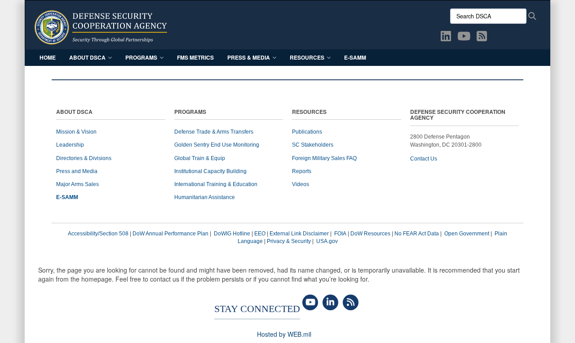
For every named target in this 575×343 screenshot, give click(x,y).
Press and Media (76, 171)
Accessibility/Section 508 (98, 233)
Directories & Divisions (83, 158)
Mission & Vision (76, 132)
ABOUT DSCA (74, 112)
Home (48, 57)
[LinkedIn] (330, 302)
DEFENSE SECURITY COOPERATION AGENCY (457, 115)
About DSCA (87, 57)
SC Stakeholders (312, 145)
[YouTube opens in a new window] (463, 37)
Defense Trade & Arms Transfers (213, 132)
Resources (307, 57)
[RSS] (350, 302)
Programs (141, 57)
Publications (307, 132)
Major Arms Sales (77, 184)
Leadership (70, 145)
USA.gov (327, 241)
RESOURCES (309, 112)
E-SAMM (355, 57)
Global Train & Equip (199, 158)
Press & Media (248, 57)
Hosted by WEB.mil (284, 334)
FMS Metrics (195, 57)
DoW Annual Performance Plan (170, 233)
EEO (259, 233)
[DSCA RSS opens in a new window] (482, 37)
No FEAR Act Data (416, 233)
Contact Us (423, 159)
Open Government (466, 233)
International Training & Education (215, 184)
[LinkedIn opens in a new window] (446, 37)
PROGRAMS (190, 112)
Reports (301, 171)
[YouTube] (310, 302)
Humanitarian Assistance (204, 197)
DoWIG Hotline (232, 233)
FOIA (340, 233)
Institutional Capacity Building (210, 171)
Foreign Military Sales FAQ (324, 158)
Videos (300, 184)
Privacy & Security (289, 241)
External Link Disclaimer (299, 233)
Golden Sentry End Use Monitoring (216, 145)
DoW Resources (370, 233)
